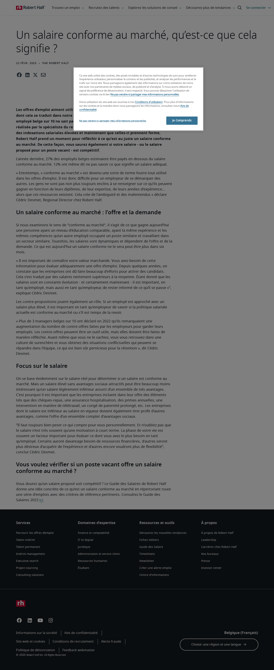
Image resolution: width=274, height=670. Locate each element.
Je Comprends (182, 120)
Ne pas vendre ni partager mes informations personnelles (144, 94)
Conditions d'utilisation (149, 102)
